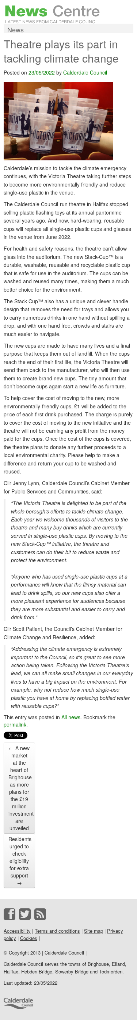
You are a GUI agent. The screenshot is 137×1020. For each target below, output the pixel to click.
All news (70, 717)
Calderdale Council (85, 72)
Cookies (28, 938)
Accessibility (17, 930)
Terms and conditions (57, 930)
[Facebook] (9, 914)
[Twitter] (25, 914)
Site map (93, 930)
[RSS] (40, 914)
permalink (15, 724)
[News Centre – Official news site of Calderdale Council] (52, 13)
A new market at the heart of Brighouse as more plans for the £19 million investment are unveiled (21, 788)
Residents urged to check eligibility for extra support (19, 860)
